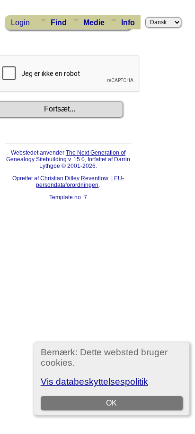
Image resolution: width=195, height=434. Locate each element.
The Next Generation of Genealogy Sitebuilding (65, 156)
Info (128, 22)
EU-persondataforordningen (80, 181)
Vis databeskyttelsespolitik (94, 382)
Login (20, 22)
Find (59, 22)
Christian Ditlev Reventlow (74, 178)
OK (111, 403)
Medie (94, 22)
